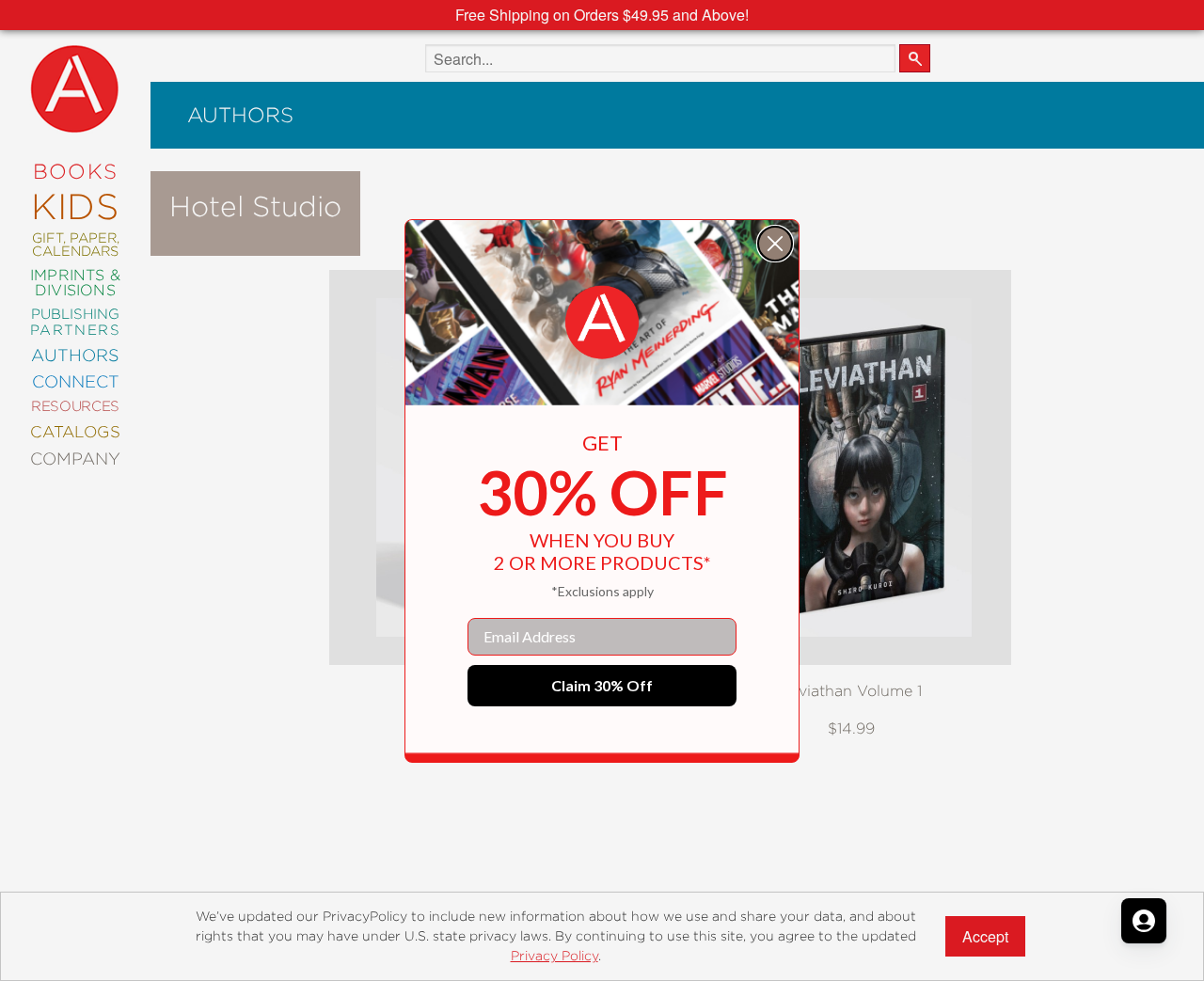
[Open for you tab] (1143, 920)
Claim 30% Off (602, 685)
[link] (602, 322)
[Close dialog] (775, 244)
